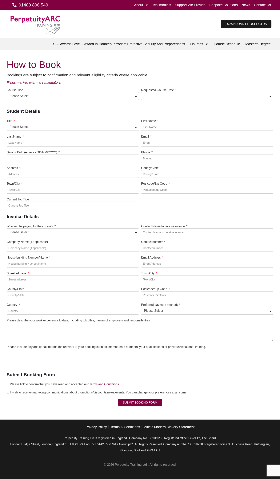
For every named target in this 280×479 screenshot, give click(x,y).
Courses (196, 44)
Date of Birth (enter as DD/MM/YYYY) (32, 152)
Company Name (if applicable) (27, 242)
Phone (146, 152)
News (246, 5)
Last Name (14, 136)
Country (12, 304)
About (138, 5)
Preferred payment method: (159, 304)
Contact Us (262, 5)
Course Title (15, 90)
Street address (17, 273)
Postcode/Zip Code (154, 183)
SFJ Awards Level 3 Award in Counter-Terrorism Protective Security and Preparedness (119, 44)
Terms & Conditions (125, 427)
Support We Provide (190, 5)
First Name (149, 121)
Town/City (14, 183)
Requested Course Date (158, 90)
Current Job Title (18, 199)
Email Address (151, 257)
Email (145, 136)
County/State (150, 168)
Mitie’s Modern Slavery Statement (169, 427)
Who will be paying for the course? (30, 226)
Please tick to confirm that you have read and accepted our (64, 384)
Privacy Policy (96, 427)
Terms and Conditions (104, 384)
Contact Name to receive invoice (163, 226)
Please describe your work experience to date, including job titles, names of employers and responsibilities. (79, 320)
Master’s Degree (258, 44)
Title (10, 121)
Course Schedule (227, 44)
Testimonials (161, 5)
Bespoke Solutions (223, 5)
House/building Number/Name (28, 257)
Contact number (152, 242)
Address (13, 168)
